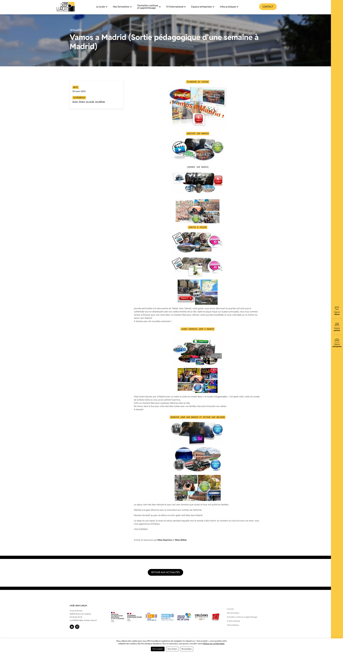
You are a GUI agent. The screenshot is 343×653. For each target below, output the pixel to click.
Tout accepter (157, 649)
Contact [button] (267, 6)
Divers (82, 101)
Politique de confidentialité (213, 643)
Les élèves (100, 101)
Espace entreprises (201, 6)
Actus (75, 101)
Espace (337, 313)
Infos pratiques (228, 6)
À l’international (174, 6)
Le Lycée (90, 101)
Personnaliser (186, 649)
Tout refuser (172, 649)
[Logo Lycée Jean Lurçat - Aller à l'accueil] (66, 6)
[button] (72, 627)
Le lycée (100, 6)
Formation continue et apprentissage (147, 6)
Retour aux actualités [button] (165, 572)
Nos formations (121, 6)
